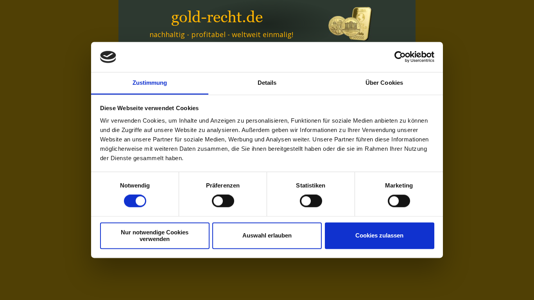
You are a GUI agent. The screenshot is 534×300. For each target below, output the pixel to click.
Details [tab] (267, 82)
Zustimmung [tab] (150, 82)
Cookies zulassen (379, 235)
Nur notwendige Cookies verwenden (154, 235)
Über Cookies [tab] (384, 82)
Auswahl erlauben (267, 235)
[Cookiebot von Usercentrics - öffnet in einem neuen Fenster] (400, 57)
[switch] (223, 201)
